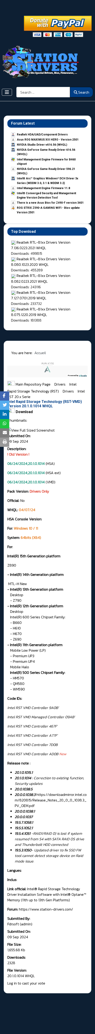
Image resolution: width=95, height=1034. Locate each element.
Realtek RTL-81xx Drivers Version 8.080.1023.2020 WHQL (40, 261)
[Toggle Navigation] (7, 92)
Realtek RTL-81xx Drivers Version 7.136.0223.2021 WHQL (40, 245)
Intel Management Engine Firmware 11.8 (43, 188)
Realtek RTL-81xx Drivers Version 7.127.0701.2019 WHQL (40, 295)
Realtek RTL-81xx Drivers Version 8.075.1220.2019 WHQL (40, 311)
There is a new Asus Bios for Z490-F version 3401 (50, 202)
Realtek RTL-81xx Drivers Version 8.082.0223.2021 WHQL (40, 278)
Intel (73, 384)
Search (83, 92)
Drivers (60, 384)
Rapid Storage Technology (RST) (33, 391)
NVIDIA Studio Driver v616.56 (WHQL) (42, 144)
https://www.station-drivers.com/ (46, 909)
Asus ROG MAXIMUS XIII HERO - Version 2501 (48, 139)
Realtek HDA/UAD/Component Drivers (42, 134)
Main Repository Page (32, 384)
